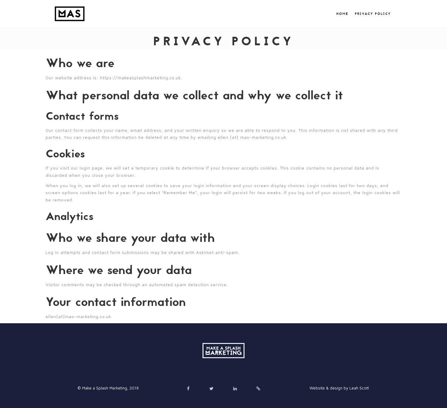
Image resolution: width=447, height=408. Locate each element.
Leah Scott (359, 388)
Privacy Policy (373, 14)
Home (342, 14)
